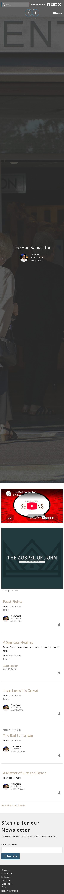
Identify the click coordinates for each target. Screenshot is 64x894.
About (4, 870)
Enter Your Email (9, 844)
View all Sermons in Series (13, 805)
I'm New (5, 877)
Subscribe (10, 856)
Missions (5, 884)
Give (3, 887)
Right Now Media (9, 891)
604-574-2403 (38, 4)
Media (4, 880)
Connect (5, 873)
